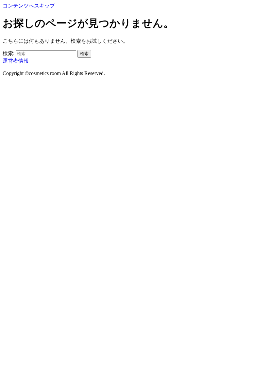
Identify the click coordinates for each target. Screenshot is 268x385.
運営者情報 (16, 61)
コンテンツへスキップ (29, 5)
